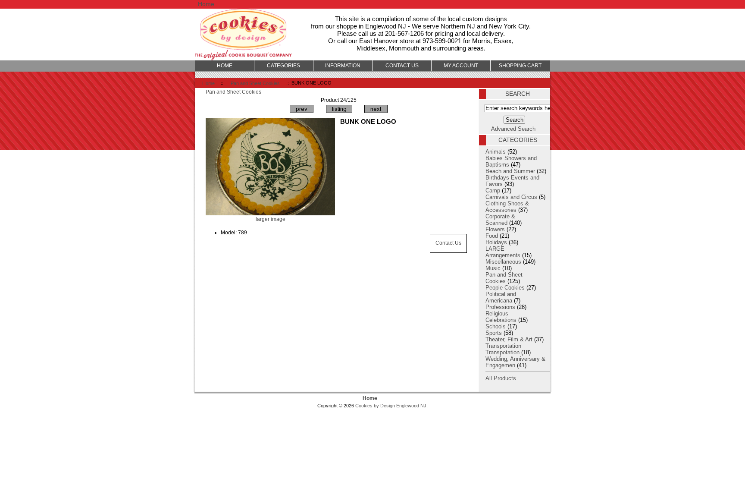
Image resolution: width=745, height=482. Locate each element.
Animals (495, 151)
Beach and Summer (510, 171)
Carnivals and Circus (511, 197)
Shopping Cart (520, 65)
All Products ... (504, 378)
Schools (495, 326)
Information (342, 65)
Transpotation (502, 352)
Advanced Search (513, 129)
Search (517, 93)
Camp (492, 190)
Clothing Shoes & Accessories (507, 206)
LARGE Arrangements (502, 252)
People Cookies (505, 287)
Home (206, 3)
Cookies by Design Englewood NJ (390, 405)
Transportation (503, 346)
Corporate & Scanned (500, 219)
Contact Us (448, 243)
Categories (283, 65)
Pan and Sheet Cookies (255, 82)
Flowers (495, 229)
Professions (500, 307)
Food (491, 236)
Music (493, 268)
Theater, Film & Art (508, 339)
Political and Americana (500, 297)
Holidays (496, 242)
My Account (461, 65)
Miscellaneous (503, 261)
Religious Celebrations (500, 316)
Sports (493, 333)
